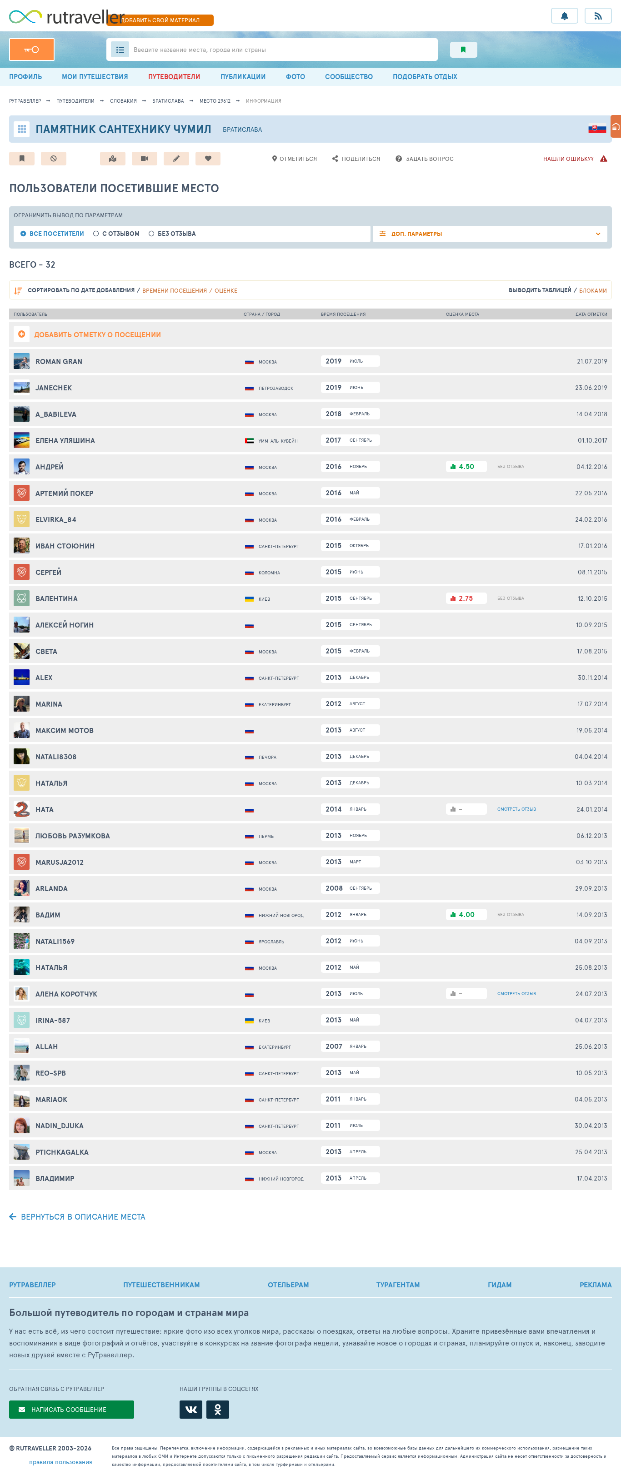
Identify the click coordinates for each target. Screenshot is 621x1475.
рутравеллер (25, 100)
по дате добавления (81, 290)
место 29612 (215, 100)
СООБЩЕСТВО (349, 76)
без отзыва (177, 234)
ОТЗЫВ (516, 809)
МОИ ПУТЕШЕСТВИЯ (95, 76)
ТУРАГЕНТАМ (398, 1284)
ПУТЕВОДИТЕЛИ (174, 76)
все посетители (57, 234)
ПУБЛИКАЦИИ (243, 76)
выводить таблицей (540, 290)
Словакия (123, 100)
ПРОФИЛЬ (25, 76)
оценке (226, 290)
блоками (593, 290)
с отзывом (121, 234)
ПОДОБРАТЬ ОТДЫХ (425, 76)
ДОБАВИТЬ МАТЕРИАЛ (160, 20)
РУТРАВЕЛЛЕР (32, 1284)
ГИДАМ (500, 1284)
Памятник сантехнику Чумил (123, 128)
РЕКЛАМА (596, 1284)
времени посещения (174, 290)
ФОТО (295, 76)
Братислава (168, 100)
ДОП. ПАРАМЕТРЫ (416, 233)
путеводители (75, 100)
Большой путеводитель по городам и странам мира (129, 1312)
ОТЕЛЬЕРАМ (288, 1284)
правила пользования (60, 1461)
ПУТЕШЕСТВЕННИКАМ (161, 1284)
